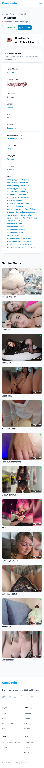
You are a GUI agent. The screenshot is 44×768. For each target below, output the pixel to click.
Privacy (27, 747)
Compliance (28, 742)
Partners (27, 728)
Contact (5, 747)
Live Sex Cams (8, 14)
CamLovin (9, 3)
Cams (4, 713)
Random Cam (7, 723)
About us (27, 713)
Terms (26, 752)
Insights (27, 718)
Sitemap (5, 728)
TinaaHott (22, 14)
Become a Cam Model (11, 742)
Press (26, 723)
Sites (4, 718)
